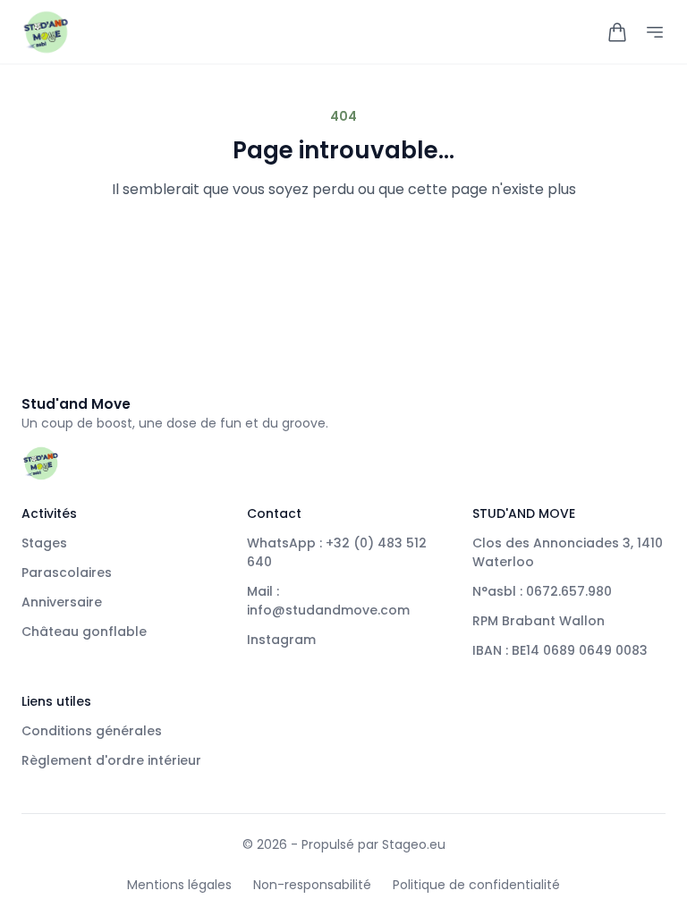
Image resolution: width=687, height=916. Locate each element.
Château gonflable (84, 631)
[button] (617, 32)
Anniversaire (61, 602)
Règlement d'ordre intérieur (111, 760)
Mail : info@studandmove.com (328, 600)
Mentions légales (179, 885)
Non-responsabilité (312, 885)
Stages (44, 543)
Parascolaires (66, 572)
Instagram (281, 640)
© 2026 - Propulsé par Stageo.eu (343, 844)
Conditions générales (91, 731)
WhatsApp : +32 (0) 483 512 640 (337, 552)
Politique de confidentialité (476, 885)
